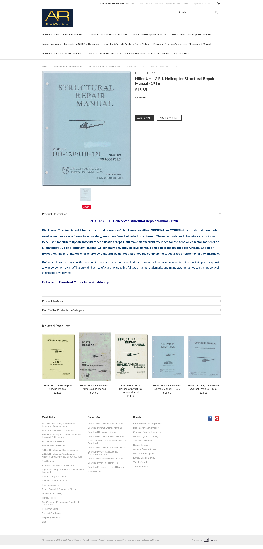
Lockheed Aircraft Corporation (147, 423)
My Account (131, 4)
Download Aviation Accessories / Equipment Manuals (182, 43)
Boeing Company (141, 445)
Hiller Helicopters (96, 66)
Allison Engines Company (146, 436)
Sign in (169, 4)
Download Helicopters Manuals (149, 34)
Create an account (182, 4)
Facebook (210, 418)
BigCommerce (212, 540)
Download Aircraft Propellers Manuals (192, 34)
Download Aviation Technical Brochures (147, 53)
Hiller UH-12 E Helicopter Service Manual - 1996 (167, 387)
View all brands (140, 466)
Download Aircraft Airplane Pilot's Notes (126, 43)
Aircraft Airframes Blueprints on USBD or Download (70, 43)
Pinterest (217, 418)
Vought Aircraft (140, 462)
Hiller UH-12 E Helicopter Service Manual (57, 387)
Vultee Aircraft (182, 53)
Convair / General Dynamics (147, 432)
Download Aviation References (104, 53)
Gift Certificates (145, 4)
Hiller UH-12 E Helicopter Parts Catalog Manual (94, 387)
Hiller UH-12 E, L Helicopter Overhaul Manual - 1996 (203, 387)
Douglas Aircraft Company (146, 428)
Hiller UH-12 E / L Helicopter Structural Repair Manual (130, 388)
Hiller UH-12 (114, 66)
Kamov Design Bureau (144, 458)
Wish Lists (159, 4)
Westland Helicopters (143, 453)
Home (45, 66)
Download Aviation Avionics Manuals (62, 53)
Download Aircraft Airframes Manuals (63, 34)
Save (88, 206)
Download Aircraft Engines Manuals (108, 34)
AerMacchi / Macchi (142, 441)
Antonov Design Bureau (145, 449)
